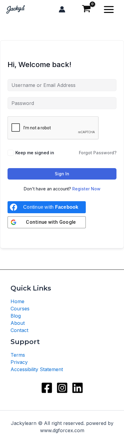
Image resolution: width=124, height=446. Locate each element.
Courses (20, 309)
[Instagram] (62, 388)
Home (17, 301)
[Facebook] (47, 388)
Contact (19, 330)
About (18, 323)
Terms (18, 355)
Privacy (19, 362)
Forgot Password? (97, 152)
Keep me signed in (34, 152)
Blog (16, 316)
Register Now (86, 188)
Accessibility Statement (37, 369)
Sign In (62, 173)
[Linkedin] (77, 388)
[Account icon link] (62, 9)
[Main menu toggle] (109, 9)
